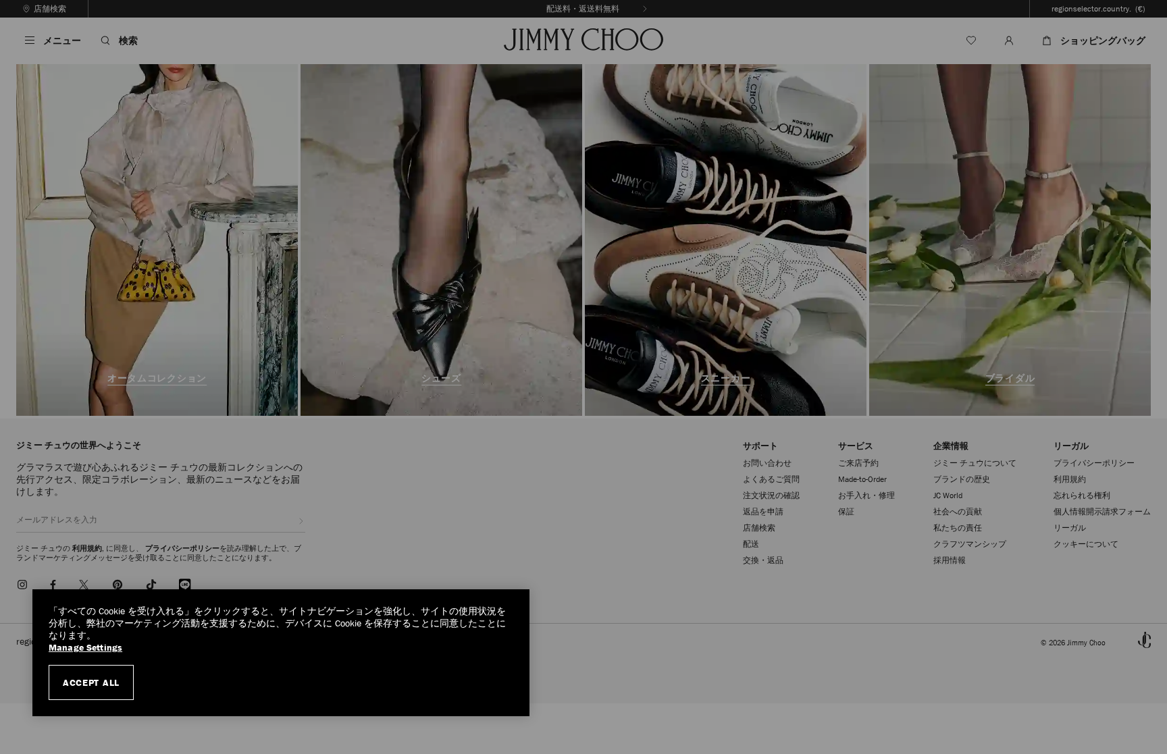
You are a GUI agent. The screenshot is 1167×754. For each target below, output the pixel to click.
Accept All (91, 682)
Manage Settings (85, 647)
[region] (280, 652)
